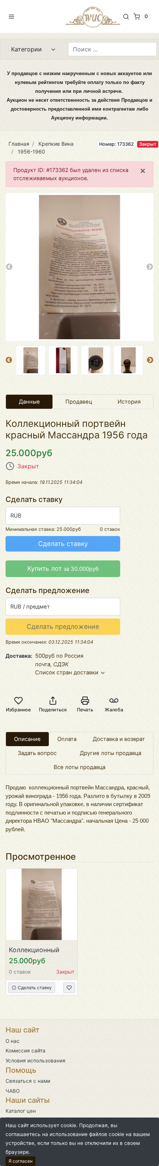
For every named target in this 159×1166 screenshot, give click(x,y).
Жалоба (114, 709)
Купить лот (63, 568)
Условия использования (35, 1061)
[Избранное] (69, 988)
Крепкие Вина (56, 144)
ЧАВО (13, 1091)
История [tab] (129, 401)
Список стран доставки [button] (67, 672)
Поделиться (53, 709)
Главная (19, 144)
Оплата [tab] (67, 739)
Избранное (18, 709)
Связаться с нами (28, 1081)
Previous (9, 267)
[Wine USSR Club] (93, 16)
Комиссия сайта (25, 1051)
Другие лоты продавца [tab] (110, 753)
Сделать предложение (63, 626)
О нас (13, 1041)
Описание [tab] (27, 739)
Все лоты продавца (79, 767)
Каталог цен (21, 1111)
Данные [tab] (29, 401)
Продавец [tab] (78, 401)
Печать (85, 709)
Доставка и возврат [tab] (119, 739)
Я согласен (21, 1161)
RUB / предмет (30, 606)
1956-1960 (31, 151)
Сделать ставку (63, 543)
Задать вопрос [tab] (37, 753)
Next (149, 267)
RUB (15, 515)
